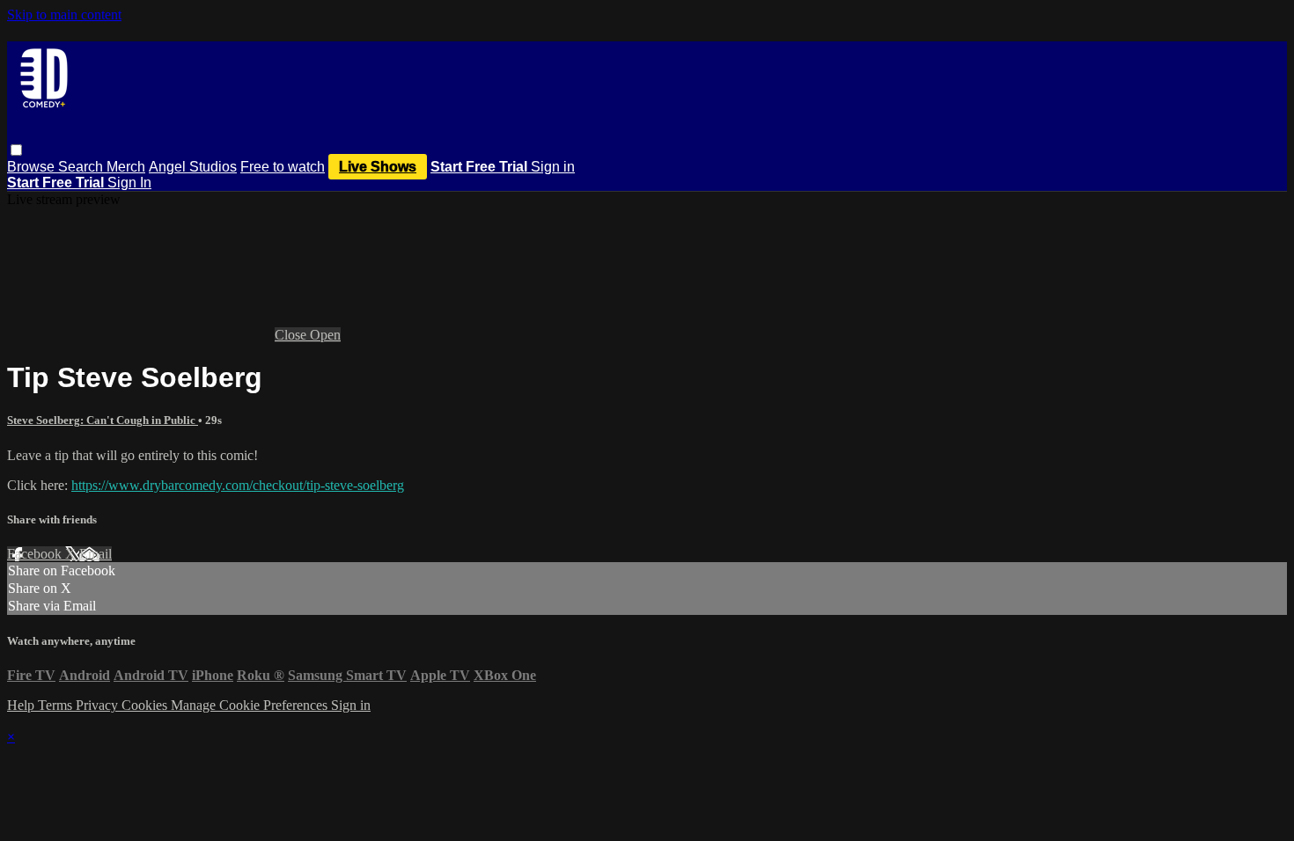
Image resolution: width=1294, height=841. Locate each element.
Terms (57, 705)
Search (82, 166)
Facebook (36, 553)
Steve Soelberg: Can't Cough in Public (102, 420)
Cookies (146, 705)
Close (292, 334)
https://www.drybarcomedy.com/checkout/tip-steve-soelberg (237, 485)
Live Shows (377, 166)
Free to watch (282, 166)
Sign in (553, 166)
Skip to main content (64, 14)
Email (95, 553)
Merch (126, 166)
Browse (32, 166)
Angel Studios (193, 166)
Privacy (98, 705)
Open (325, 334)
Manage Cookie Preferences (251, 705)
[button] (16, 150)
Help (22, 705)
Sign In (129, 182)
